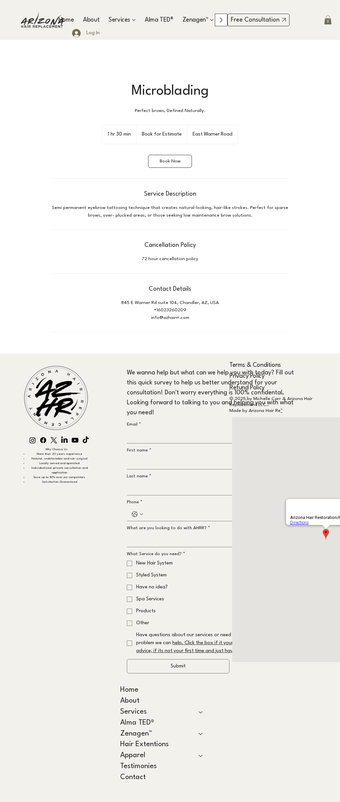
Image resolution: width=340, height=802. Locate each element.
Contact (133, 777)
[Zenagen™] (201, 734)
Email (134, 424)
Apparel (132, 755)
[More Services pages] (133, 20)
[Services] (201, 712)
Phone (134, 502)
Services (133, 711)
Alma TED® (137, 722)
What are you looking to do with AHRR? (168, 528)
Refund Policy (247, 388)
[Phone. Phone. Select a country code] (137, 514)
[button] (328, 19)
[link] (170, 161)
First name (139, 450)
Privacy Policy (246, 376)
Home (129, 689)
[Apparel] (201, 755)
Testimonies (138, 766)
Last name (139, 476)
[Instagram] (33, 440)
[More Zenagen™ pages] (211, 20)
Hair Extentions (144, 744)
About (129, 700)
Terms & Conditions (255, 365)
